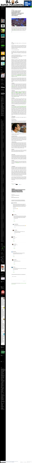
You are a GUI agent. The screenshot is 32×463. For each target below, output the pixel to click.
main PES (13, 190)
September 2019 (2, 164)
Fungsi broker (14, 251)
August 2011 (2, 236)
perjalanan (3, 401)
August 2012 (2, 227)
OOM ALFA (17, 162)
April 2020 (2, 159)
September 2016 (2, 191)
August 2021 (2, 147)
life (1, 393)
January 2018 (2, 179)
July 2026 (2, 121)
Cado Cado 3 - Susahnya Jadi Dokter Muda (2, 319)
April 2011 (2, 239)
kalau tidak (2, 390)
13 (2, 248)
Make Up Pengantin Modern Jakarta (15, 197)
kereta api (2, 391)
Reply (14, 211)
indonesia (2, 384)
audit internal (2, 372)
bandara (1, 373)
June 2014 (2, 211)
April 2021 (2, 150)
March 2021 (2, 151)
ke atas (3, 390)
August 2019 (2, 165)
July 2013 (2, 219)
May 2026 (2, 122)
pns (1, 402)
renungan (2, 404)
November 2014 (2, 207)
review (2, 405)
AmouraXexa (2, 334)
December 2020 (2, 153)
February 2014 (2, 214)
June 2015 (2, 202)
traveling (2, 409)
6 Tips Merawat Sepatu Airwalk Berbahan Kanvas (2, 115)
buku (4, 375)
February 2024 (2, 131)
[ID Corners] (3, 292)
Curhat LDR (2, 333)
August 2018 (2, 174)
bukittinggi (2, 375)
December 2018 (2, 171)
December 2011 (2, 233)
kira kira (2, 392)
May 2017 (2, 185)
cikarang (2, 377)
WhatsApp (15, 95)
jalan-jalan (2, 387)
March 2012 (2, 231)
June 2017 (2, 184)
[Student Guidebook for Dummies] (4, 307)
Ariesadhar (2, 298)
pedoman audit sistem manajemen (2, 399)
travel (2, 408)
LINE (17, 95)
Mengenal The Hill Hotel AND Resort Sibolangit (2, 113)
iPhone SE (15, 29)
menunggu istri (16, 190)
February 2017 (2, 187)
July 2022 (2, 139)
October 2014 (2, 208)
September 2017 (2, 182)
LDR (3, 392)
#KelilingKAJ (3, 369)
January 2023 (2, 136)
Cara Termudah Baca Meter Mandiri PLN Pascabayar (3, 109)
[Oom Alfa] (4, 298)
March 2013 (2, 222)
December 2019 (2, 162)
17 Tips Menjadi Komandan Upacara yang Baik (2, 103)
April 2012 (2, 230)
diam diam (2, 379)
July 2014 (2, 210)
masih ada (2, 395)
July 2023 (2, 133)
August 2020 (2, 156)
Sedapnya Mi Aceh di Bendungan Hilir (15, 195)
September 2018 (2, 173)
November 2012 (2, 225)
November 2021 (2, 145)
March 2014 (2, 213)
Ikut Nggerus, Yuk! (2, 39)
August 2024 (2, 128)
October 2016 (2, 190)
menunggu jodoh (20, 190)
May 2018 (2, 176)
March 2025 (2, 127)
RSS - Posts (2, 273)
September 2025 (2, 125)
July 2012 (2, 228)
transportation (2, 407)
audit (1, 371)
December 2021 (2, 144)
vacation (4, 409)
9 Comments (19, 16)
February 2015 (2, 205)
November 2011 (2, 234)
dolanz (2, 380)
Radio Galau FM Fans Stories (2, 331)
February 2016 (2, 196)
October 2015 (2, 199)
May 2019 (2, 167)
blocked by (3, 352)
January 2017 (2, 188)
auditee (3, 371)
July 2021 (2, 148)
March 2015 (2, 204)
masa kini (2, 394)
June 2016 (2, 193)
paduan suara (2, 396)
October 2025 (2, 124)
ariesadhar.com (3, 6)
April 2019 (2, 168)
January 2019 (2, 170)
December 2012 (2, 224)
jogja (3, 388)
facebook (4, 380)
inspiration (2, 385)
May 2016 (2, 194)
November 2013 (2, 216)
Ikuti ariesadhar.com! (2, 45)
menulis (4, 395)
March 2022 (2, 142)
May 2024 (2, 130)
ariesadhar (16, 16)
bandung (3, 373)
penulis (1, 400)
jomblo (2, 389)
